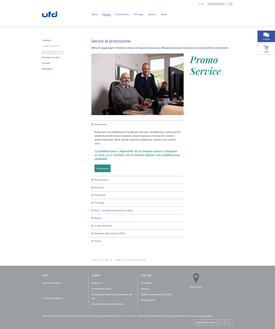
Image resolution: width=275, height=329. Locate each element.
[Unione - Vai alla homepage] (49, 14)
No (229, 322)
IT (202, 4)
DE (199, 4)
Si (222, 322)
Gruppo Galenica (53, 298)
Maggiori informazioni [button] (205, 322)
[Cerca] (231, 4)
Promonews (103, 168)
